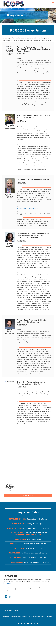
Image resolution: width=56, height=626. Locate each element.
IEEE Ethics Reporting (43, 608)
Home (4, 608)
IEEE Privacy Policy (18, 610)
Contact (15, 608)
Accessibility (21, 608)
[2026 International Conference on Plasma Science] (19, 4)
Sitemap (9, 608)
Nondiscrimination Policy (31, 608)
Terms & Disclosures (8, 610)
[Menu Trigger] (53, 3)
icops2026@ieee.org (9, 584)
